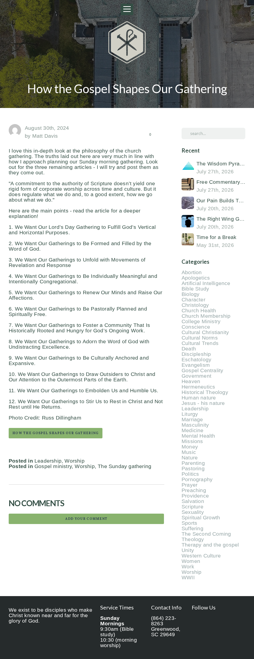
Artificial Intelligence (206, 283)
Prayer (189, 485)
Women (191, 561)
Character (193, 300)
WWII (188, 577)
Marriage (192, 419)
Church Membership (206, 316)
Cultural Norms (200, 338)
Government (196, 376)
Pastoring (193, 469)
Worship (74, 461)
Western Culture (201, 556)
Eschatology (196, 360)
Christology (195, 305)
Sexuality (193, 512)
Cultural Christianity (205, 332)
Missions (192, 441)
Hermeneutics (198, 387)
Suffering (192, 528)
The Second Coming (206, 534)
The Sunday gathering (124, 466)
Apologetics (196, 278)
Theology (193, 539)
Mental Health (198, 436)
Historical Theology (205, 392)
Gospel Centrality (202, 370)
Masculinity (195, 425)
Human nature (199, 398)
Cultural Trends (200, 343)
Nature (190, 458)
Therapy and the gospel (210, 545)
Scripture (192, 507)
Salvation (193, 501)
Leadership (48, 461)
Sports (189, 523)
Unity (188, 550)
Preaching (194, 490)
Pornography (197, 479)
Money (190, 447)
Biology (190, 294)
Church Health (199, 311)
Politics (190, 474)
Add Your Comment (86, 519)
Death (189, 349)
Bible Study (195, 289)
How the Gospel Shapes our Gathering (55, 433)
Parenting (193, 463)
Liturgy (190, 414)
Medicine (193, 430)
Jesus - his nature (203, 403)
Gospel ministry (53, 466)
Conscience (196, 327)
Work (188, 567)
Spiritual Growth (201, 518)
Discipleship (196, 354)
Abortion (192, 272)
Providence (195, 496)
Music (189, 452)
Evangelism (196, 365)
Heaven (191, 381)
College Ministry (201, 321)
